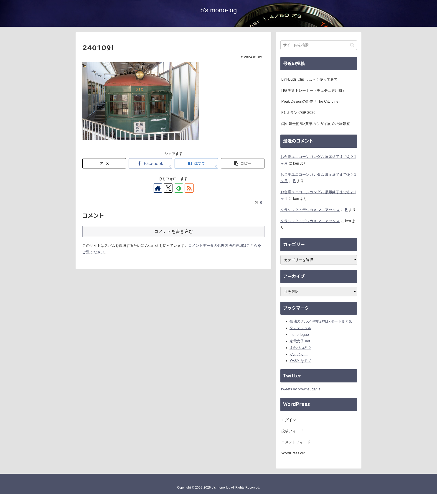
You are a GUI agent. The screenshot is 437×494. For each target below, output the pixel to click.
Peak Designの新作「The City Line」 (311, 101)
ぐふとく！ (299, 354)
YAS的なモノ (300, 361)
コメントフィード (295, 442)
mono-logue (299, 334)
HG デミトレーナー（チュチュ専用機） (313, 90)
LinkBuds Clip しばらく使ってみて (309, 79)
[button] (242, 163)
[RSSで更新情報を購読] (189, 188)
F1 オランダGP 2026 (298, 113)
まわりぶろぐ (300, 348)
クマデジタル (300, 328)
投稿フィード (292, 431)
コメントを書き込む (173, 231)
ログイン (288, 420)
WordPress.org (293, 453)
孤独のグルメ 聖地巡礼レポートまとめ (321, 321)
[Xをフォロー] (168, 188)
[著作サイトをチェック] (157, 188)
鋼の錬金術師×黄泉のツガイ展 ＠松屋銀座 (315, 124)
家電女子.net (300, 341)
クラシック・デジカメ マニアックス (310, 210)
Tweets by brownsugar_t (300, 389)
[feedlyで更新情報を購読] (178, 188)
